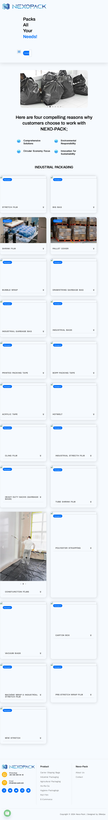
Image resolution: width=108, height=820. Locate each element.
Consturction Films (17, 592)
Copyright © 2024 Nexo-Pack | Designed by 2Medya (82, 814)
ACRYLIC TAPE (10, 414)
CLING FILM (11, 456)
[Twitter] (10, 790)
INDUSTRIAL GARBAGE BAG (17, 331)
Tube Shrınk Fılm (65, 502)
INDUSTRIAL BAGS (62, 330)
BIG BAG (57, 207)
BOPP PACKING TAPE (64, 373)
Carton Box (62, 635)
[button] (19, 52)
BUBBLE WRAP (10, 290)
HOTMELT (58, 414)
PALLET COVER (61, 249)
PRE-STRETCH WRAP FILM (69, 695)
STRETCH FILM (10, 207)
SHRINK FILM (9, 249)
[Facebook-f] (4, 790)
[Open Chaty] (7, 813)
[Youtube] (16, 790)
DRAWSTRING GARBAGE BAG (68, 290)
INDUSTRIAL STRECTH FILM (70, 456)
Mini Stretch (12, 738)
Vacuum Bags (13, 653)
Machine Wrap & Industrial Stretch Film (21, 696)
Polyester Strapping (68, 548)
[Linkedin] (28, 790)
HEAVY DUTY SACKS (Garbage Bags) (21, 498)
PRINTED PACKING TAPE (15, 373)
